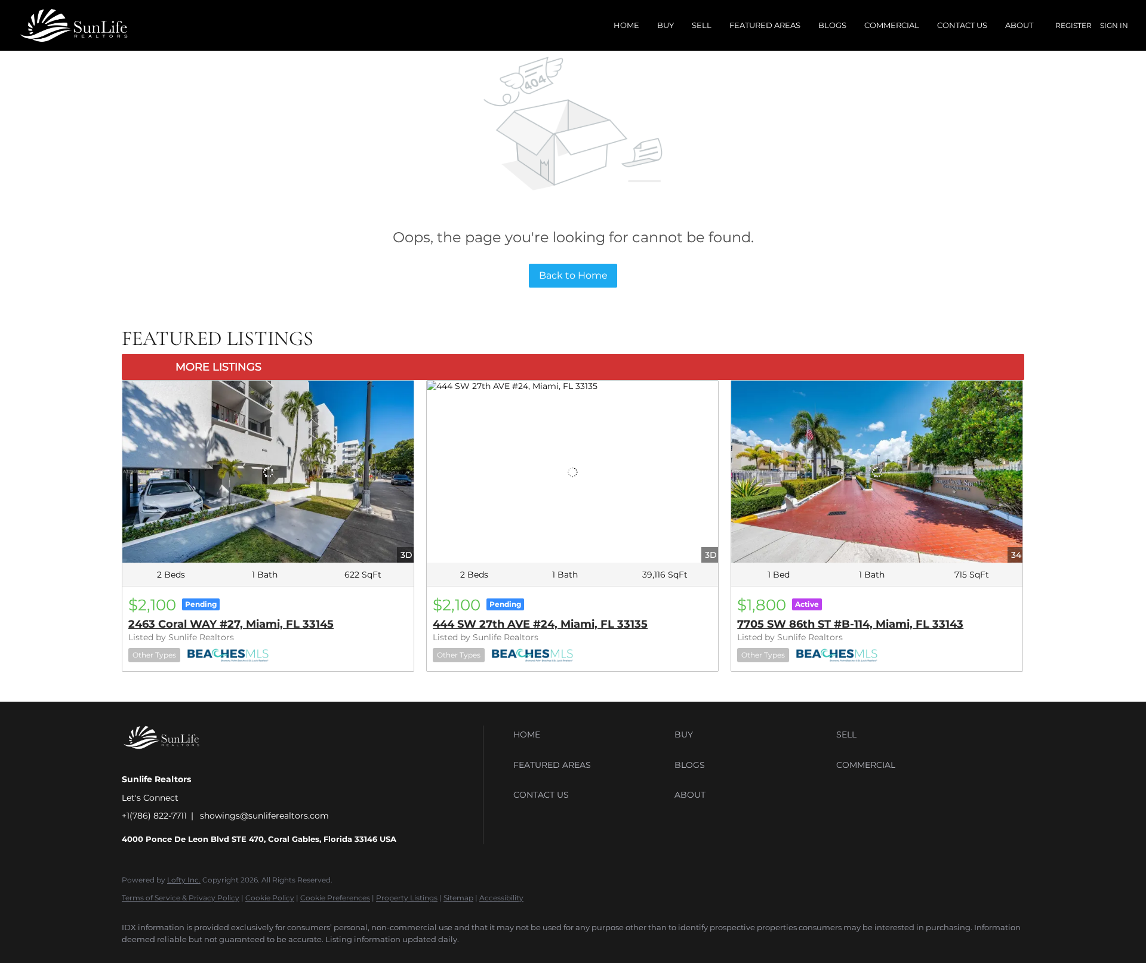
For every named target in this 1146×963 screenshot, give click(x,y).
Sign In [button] (1114, 25)
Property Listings (407, 897)
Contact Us (962, 25)
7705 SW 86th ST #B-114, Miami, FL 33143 (850, 624)
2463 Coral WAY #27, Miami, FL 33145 (231, 624)
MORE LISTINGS (218, 367)
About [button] (1019, 25)
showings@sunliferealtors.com (264, 815)
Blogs (832, 25)
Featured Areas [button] (764, 25)
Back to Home (573, 275)
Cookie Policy (269, 897)
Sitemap (458, 897)
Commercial (891, 25)
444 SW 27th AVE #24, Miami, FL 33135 (540, 624)
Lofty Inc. (184, 879)
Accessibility (501, 897)
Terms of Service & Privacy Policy (180, 897)
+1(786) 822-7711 (154, 815)
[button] (590, 734)
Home (626, 25)
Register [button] (1073, 25)
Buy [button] (665, 25)
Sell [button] (701, 25)
